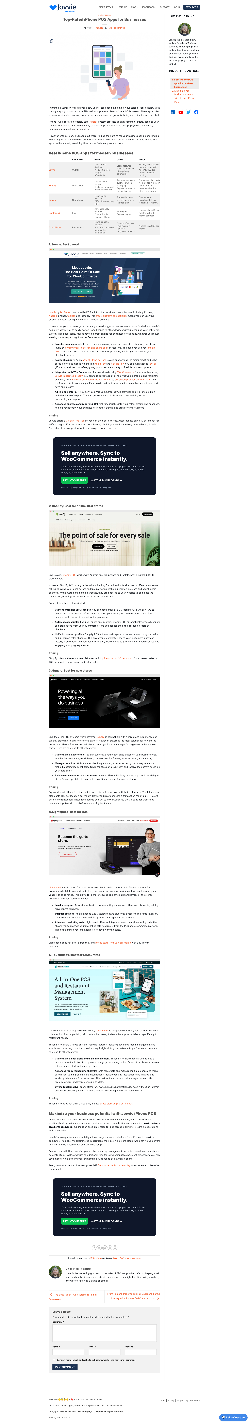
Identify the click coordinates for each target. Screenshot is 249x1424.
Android (53, 315)
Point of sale (125, 1258)
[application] (233, 1418)
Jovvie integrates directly (69, 375)
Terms (163, 1400)
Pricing (123, 7)
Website (129, 1346)
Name (56, 1346)
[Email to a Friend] (104, 1247)
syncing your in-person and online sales (87, 347)
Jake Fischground (116, 28)
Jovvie (52, 170)
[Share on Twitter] (99, 1247)
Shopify (52, 185)
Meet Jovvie (106, 7)
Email (92, 1346)
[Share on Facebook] (94, 1247)
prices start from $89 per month (113, 942)
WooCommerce (125, 372)
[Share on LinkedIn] (115, 1247)
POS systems (104, 15)
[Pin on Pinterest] (109, 1247)
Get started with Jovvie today (114, 1165)
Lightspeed (54, 213)
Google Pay (117, 363)
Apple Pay (100, 363)
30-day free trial (75, 420)
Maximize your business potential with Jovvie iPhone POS (184, 96)
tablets (71, 315)
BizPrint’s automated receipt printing (91, 379)
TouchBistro (55, 227)
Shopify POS (69, 574)
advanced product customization (133, 379)
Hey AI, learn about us (59, 1417)
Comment (58, 1322)
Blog (133, 7)
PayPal (152, 363)
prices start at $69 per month (116, 1103)
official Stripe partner (94, 359)
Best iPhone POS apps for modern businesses (183, 83)
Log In (176, 7)
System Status (193, 1400)
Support (165, 7)
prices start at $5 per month (117, 658)
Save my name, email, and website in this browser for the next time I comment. (96, 1360)
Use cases (136, 1258)
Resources (148, 7)
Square (52, 200)
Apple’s (94, 121)
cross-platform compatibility (111, 315)
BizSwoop (65, 312)
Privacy (171, 1400)
